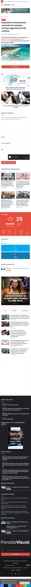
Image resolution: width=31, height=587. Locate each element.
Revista (12, 565)
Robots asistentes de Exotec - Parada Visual (11, 505)
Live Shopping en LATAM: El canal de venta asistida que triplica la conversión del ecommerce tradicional (23, 184)
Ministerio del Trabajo (8, 39)
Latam (7, 16)
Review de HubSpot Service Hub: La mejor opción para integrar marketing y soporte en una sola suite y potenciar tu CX (20, 343)
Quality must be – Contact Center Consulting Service (16, 527)
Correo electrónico (6, 143)
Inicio (3, 16)
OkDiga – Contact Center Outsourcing (17, 268)
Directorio (7, 565)
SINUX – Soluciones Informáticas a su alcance (17, 522)
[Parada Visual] (9, 5)
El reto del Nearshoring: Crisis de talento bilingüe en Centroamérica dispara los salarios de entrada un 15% (20, 324)
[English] (27, 565)
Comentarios (25, 310)
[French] (29, 565)
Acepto (22, 582)
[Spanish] (26, 565)
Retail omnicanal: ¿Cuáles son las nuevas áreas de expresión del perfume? (14, 507)
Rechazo (27, 582)
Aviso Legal (25, 567)
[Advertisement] (15, 375)
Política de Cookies (7, 567)
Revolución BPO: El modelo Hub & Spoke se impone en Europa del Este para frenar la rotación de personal (20, 317)
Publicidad (18, 570)
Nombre (3, 137)
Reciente (14, 310)
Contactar (13, 570)
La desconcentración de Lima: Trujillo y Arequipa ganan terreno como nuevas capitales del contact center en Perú (22, 203)
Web (2, 149)
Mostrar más (15, 66)
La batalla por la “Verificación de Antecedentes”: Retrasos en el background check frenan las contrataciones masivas (19, 351)
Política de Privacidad (17, 567)
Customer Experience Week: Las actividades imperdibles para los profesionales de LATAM (7, 184)
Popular (5, 310)
